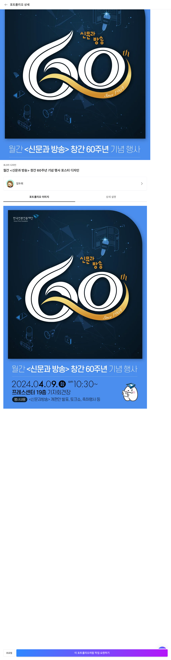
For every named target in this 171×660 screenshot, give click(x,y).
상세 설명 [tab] (111, 196)
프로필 (9, 653)
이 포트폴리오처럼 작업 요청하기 (92, 652)
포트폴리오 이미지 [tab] (39, 196)
